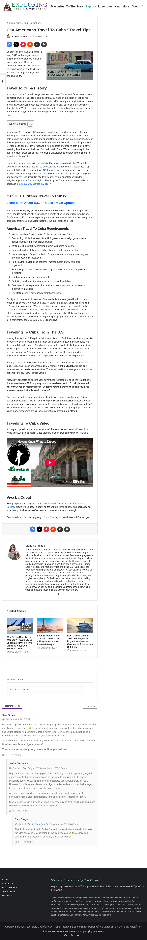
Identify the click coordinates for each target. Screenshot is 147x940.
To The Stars (75, 6)
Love (101, 6)
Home (12, 23)
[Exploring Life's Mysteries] (25, 6)
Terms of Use (9, 891)
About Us (7, 879)
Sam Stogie (28, 768)
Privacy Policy (9, 887)
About (135, 6)
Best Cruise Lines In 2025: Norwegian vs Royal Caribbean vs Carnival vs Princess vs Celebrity (80, 641)
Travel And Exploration (28, 23)
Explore (91, 6)
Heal (117, 6)
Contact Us (7, 883)
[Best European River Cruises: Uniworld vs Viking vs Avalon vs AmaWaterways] (50, 625)
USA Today (47, 170)
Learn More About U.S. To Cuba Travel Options (41, 203)
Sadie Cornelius (20, 36)
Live (109, 6)
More (125, 6)
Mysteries (57, 6)
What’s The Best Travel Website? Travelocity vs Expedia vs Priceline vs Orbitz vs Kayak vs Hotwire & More (19, 643)
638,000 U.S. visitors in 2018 (34, 184)
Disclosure (7, 895)
